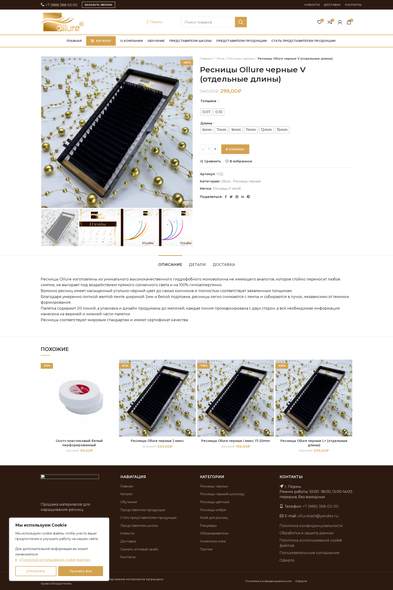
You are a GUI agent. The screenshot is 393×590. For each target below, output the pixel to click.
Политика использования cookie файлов (311, 542)
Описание (170, 264)
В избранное (241, 161)
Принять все (80, 571)
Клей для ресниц (214, 518)
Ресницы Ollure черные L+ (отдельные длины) (314, 443)
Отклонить (35, 571)
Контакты (128, 557)
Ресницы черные (241, 58)
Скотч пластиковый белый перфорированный (79, 443)
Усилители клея (213, 541)
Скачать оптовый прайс (139, 549)
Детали (197, 264)
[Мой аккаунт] (339, 22)
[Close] (104, 521)
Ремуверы (208, 526)
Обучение (128, 502)
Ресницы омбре (213, 510)
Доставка (224, 264)
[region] (59, 549)
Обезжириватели (214, 533)
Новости (127, 533)
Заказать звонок (99, 4)
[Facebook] (225, 197)
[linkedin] (242, 197)
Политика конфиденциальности (311, 526)
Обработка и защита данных (307, 533)
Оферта (287, 560)
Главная (206, 58)
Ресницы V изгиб (227, 189)
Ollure (219, 58)
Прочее (206, 549)
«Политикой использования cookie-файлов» (55, 560)
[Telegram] (248, 197)
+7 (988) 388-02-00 (61, 5)
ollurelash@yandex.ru (318, 516)
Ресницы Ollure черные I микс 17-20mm (235, 441)
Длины (206, 123)
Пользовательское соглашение (309, 553)
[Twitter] (231, 197)
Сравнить (212, 161)
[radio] (206, 112)
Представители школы (139, 526)
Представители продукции (142, 510)
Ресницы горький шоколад (222, 494)
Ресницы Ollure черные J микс (157, 441)
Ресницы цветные (214, 502)
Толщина (208, 101)
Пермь (156, 22)
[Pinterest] (237, 197)
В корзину (235, 149)
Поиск (241, 22)
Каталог (126, 494)
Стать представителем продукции (148, 518)
